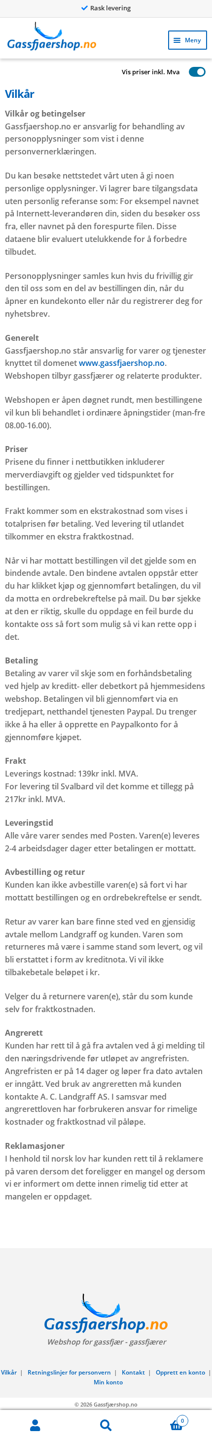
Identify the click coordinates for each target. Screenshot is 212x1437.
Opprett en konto (180, 1372)
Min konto (108, 1382)
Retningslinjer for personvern (69, 1372)
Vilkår (9, 1372)
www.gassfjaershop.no (122, 363)
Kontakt (133, 1372)
